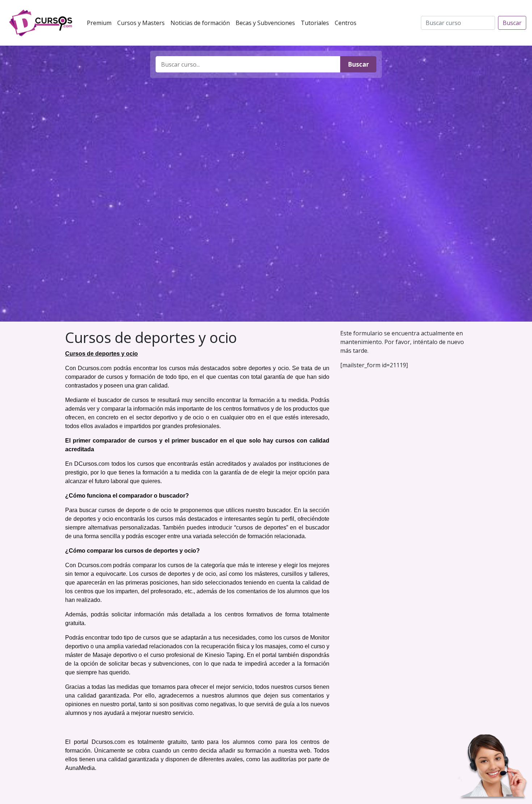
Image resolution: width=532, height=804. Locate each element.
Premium (100, 22)
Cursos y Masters (142, 22)
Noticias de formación (201, 22)
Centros (347, 22)
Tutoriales (316, 22)
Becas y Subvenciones (267, 22)
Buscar (512, 23)
